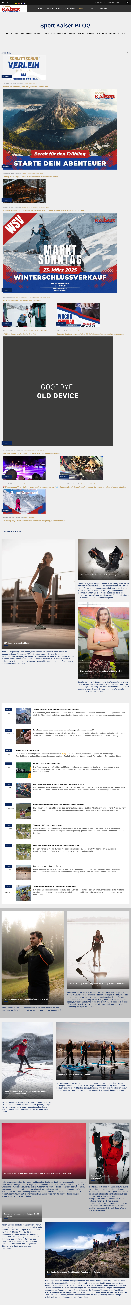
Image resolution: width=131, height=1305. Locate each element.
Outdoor (34, 173)
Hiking (37, 173)
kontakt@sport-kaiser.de (113, 2)
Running (12, 869)
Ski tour (31, 207)
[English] (19, 3)
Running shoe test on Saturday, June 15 (47, 866)
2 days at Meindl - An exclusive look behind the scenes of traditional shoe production (93, 487)
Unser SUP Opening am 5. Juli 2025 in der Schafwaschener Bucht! (56, 845)
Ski (27, 207)
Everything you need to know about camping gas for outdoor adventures (58, 804)
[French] (24, 3)
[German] (16, 3)
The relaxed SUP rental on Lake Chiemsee (47, 825)
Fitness (20, 297)
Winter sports (35, 83)
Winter (30, 83)
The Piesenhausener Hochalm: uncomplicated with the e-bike (54, 886)
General (26, 83)
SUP (11, 828)
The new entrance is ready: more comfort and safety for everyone (56, 709)
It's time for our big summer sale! (27, 750)
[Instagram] (3, 2)
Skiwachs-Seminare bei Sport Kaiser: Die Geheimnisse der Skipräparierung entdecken (90, 334)
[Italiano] (21, 3)
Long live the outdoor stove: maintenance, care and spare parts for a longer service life (63, 730)
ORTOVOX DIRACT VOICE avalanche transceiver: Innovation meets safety (31, 453)
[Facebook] (7, 2)
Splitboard (35, 207)
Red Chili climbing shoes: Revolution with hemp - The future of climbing (58, 784)
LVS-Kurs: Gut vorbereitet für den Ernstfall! (19, 334)
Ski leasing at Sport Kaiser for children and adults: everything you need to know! (34, 521)
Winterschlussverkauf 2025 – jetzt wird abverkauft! (22, 300)
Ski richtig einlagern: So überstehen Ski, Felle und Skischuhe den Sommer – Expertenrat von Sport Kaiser (44, 210)
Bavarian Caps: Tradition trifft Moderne (46, 763)
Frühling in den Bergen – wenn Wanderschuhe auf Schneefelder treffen (30, 177)
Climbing (29, 173)
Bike (11, 890)
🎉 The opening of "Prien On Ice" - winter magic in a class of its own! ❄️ (30, 487)
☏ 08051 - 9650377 (99, 2)
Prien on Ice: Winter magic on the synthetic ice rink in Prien (25, 87)
